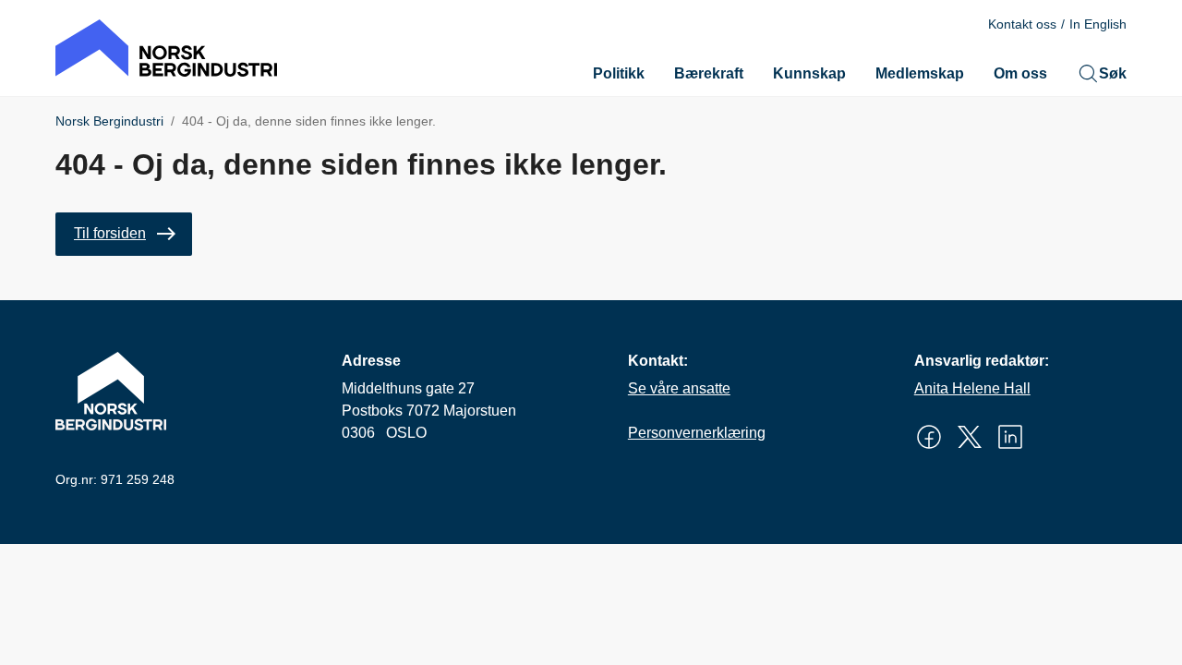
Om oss (1020, 73)
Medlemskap (919, 73)
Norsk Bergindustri (109, 121)
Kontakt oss (1022, 24)
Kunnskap (809, 73)
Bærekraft (708, 73)
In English (1098, 24)
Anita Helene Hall (972, 388)
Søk (1113, 73)
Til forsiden (110, 233)
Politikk (619, 73)
